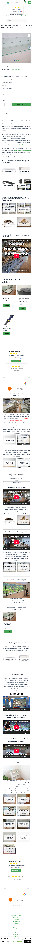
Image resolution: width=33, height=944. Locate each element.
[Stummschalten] (26, 503)
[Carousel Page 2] (16, 60)
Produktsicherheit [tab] (6, 117)
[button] (29, 35)
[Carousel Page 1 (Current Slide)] (14, 60)
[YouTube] (22, 694)
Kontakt (16, 925)
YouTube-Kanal (21, 145)
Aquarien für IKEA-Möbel (13, 17)
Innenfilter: (4, 98)
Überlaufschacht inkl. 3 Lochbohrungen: (12, 92)
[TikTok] (18, 694)
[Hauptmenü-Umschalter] (29, 2)
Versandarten (16, 930)
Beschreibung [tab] (5, 113)
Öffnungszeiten (16, 917)
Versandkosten (16, 69)
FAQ (16, 932)
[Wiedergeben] (4, 503)
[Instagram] (14, 694)
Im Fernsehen (16, 921)
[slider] (15, 709)
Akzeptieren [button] (28, 941)
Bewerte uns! (15, 360)
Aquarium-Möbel (22, 15)
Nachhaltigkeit (16, 923)
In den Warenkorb (22, 104)
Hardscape (23, 17)
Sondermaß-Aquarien (11, 15)
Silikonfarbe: (5, 86)
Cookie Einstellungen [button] (17, 941)
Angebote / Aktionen (16, 915)
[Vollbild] (28, 503)
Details (7, 305)
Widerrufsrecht (16, 934)
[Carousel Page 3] (18, 60)
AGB (16, 936)
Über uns (16, 919)
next (29, 48)
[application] (16, 497)
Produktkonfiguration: (8, 79)
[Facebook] (11, 694)
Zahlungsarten (16, 928)
